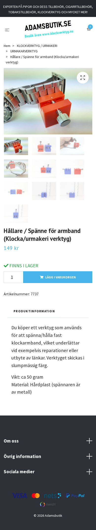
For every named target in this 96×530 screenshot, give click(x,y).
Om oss (11, 445)
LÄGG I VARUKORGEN (60, 282)
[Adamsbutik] (49, 31)
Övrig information (22, 460)
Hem (7, 50)
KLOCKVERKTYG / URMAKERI (37, 50)
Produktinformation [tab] (34, 315)
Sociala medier (19, 476)
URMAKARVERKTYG (24, 55)
